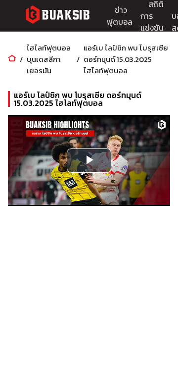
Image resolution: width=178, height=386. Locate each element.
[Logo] (57, 16)
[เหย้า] (12, 59)
